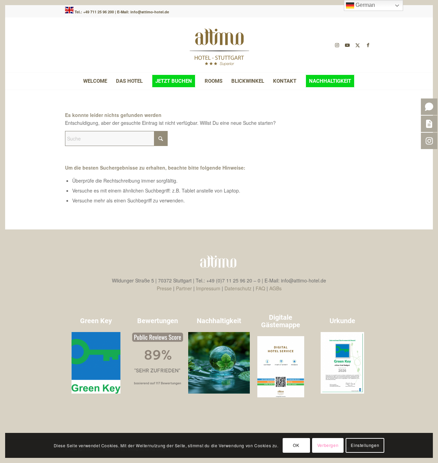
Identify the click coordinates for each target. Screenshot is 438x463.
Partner (184, 288)
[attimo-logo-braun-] (219, 44)
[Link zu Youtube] (347, 45)
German (364, 5)
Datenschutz (238, 288)
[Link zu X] (357, 45)
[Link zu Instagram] (337, 45)
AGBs (275, 288)
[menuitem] (95, 81)
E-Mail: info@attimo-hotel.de (143, 11)
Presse (164, 288)
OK (296, 445)
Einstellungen (365, 445)
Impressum (208, 288)
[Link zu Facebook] (368, 45)
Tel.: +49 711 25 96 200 (95, 11)
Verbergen (327, 445)
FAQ (260, 288)
